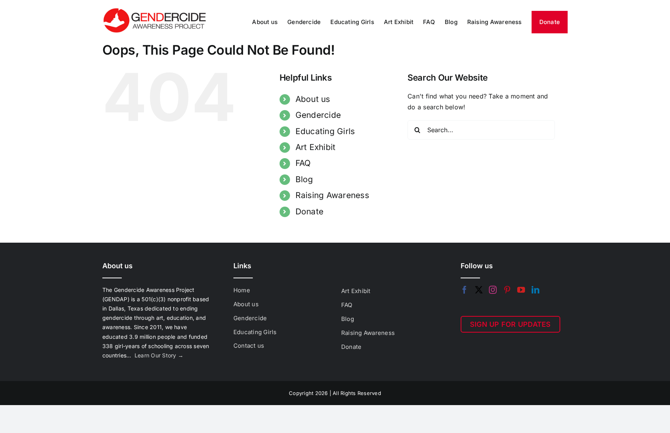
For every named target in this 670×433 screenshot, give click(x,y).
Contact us (248, 345)
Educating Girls (325, 131)
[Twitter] (479, 290)
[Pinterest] (507, 290)
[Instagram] (493, 290)
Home (241, 290)
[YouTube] (521, 290)
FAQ (303, 163)
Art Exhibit (315, 147)
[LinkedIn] (535, 290)
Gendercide (318, 115)
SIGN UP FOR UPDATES (510, 324)
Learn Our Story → (159, 355)
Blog (304, 179)
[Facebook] (464, 290)
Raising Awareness (332, 195)
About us (312, 99)
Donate (309, 211)
